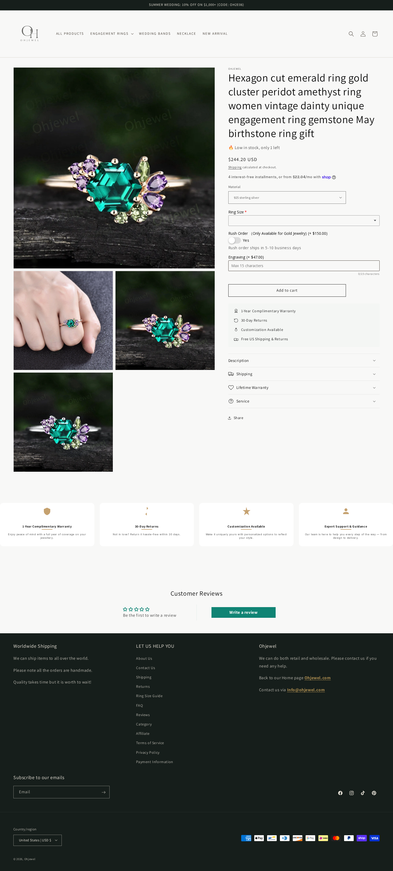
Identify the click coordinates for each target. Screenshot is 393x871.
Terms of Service (150, 742)
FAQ (139, 705)
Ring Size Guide (149, 695)
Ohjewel (30, 859)
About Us (144, 658)
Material (234, 187)
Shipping (235, 167)
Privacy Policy (147, 752)
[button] (111, 33)
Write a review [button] (243, 612)
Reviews (143, 714)
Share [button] (239, 417)
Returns (143, 686)
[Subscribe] (103, 792)
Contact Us (145, 667)
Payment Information (154, 761)
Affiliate (142, 733)
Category (144, 723)
